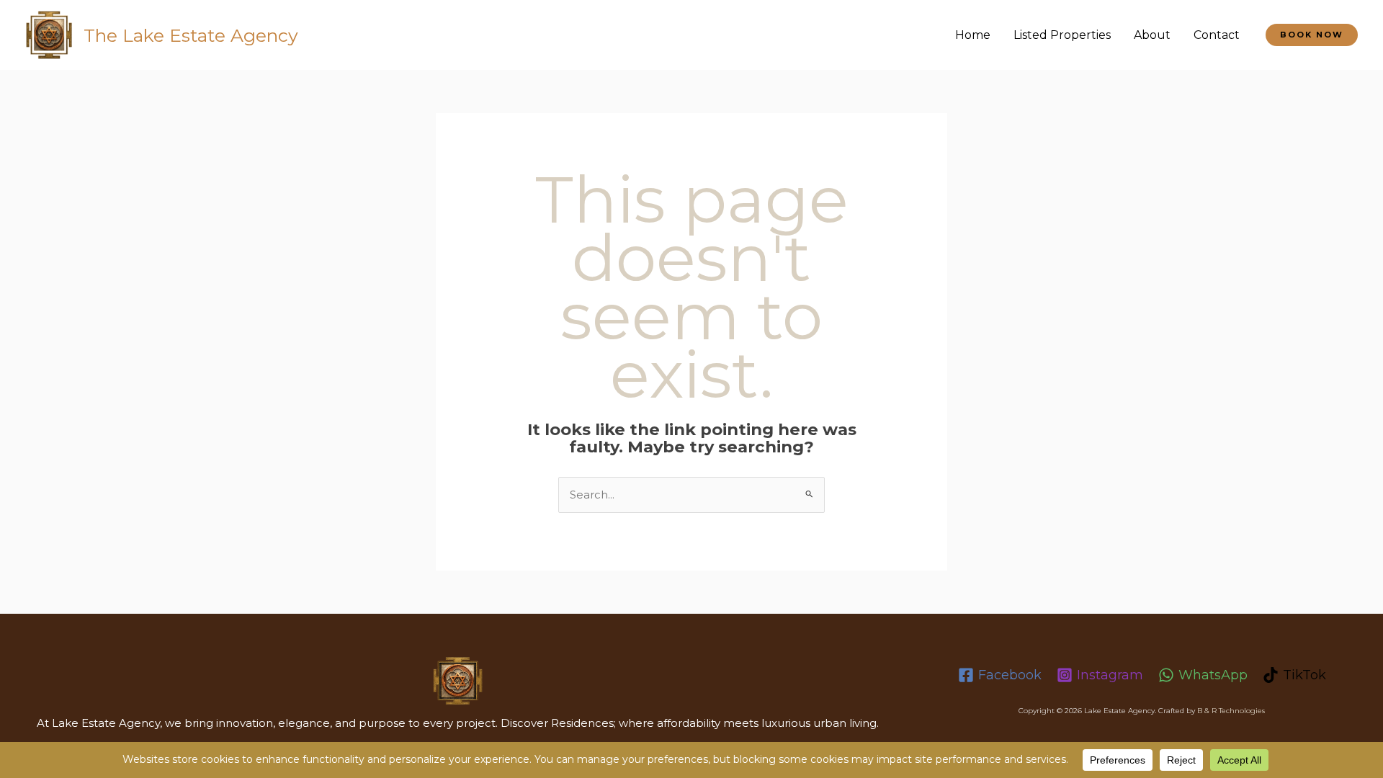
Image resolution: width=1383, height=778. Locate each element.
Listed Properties (1062, 35)
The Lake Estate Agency (191, 35)
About (1152, 35)
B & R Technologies (1231, 710)
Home (972, 35)
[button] (1312, 35)
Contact (1217, 35)
